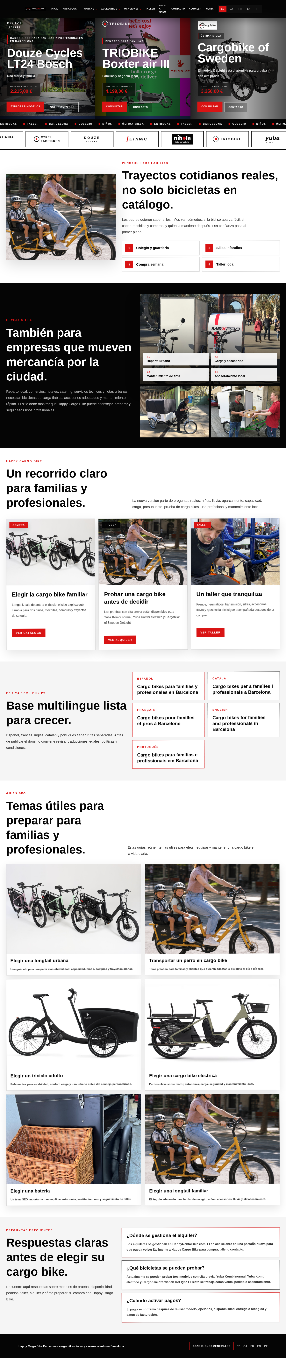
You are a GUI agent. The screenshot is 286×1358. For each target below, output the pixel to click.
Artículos (71, 9)
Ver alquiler (120, 639)
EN (248, 9)
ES (222, 9)
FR (240, 9)
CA (231, 9)
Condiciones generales (211, 1346)
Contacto (178, 9)
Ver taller (210, 632)
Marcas (90, 9)
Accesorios (110, 9)
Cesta (210, 9)
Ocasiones (133, 9)
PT (257, 9)
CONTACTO (140, 107)
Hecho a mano (163, 8)
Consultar (114, 107)
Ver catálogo (29, 632)
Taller (150, 9)
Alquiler (195, 9)
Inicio (55, 9)
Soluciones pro (62, 107)
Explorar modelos (25, 107)
